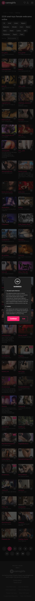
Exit (23, 318)
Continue (13, 318)
